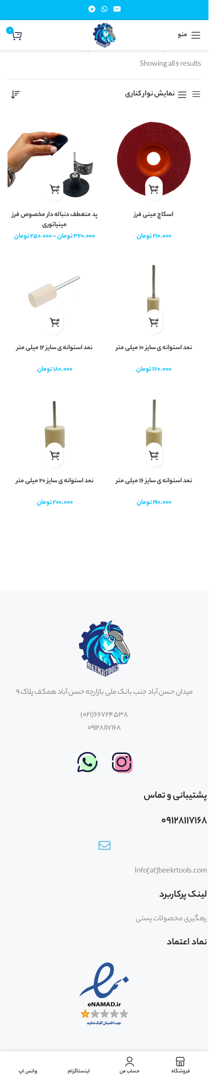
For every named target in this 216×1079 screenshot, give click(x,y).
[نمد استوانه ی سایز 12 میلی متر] (55, 292)
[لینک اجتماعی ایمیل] (117, 10)
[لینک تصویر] (122, 763)
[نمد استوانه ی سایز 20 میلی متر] (55, 425)
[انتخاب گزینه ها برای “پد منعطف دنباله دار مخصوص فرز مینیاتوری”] (54, 188)
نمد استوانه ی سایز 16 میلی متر (154, 481)
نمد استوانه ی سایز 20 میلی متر (54, 481)
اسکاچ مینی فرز (153, 215)
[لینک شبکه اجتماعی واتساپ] (104, 10)
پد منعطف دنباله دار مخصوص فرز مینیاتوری (54, 220)
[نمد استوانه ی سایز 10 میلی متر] (154, 292)
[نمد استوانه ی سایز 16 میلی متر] (154, 425)
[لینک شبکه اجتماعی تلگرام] (91, 10)
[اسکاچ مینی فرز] (154, 159)
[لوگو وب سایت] (104, 35)
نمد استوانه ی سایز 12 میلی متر (54, 348)
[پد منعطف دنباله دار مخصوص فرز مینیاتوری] (55, 159)
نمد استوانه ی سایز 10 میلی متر (154, 348)
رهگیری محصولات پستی (171, 919)
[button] (154, 188)
